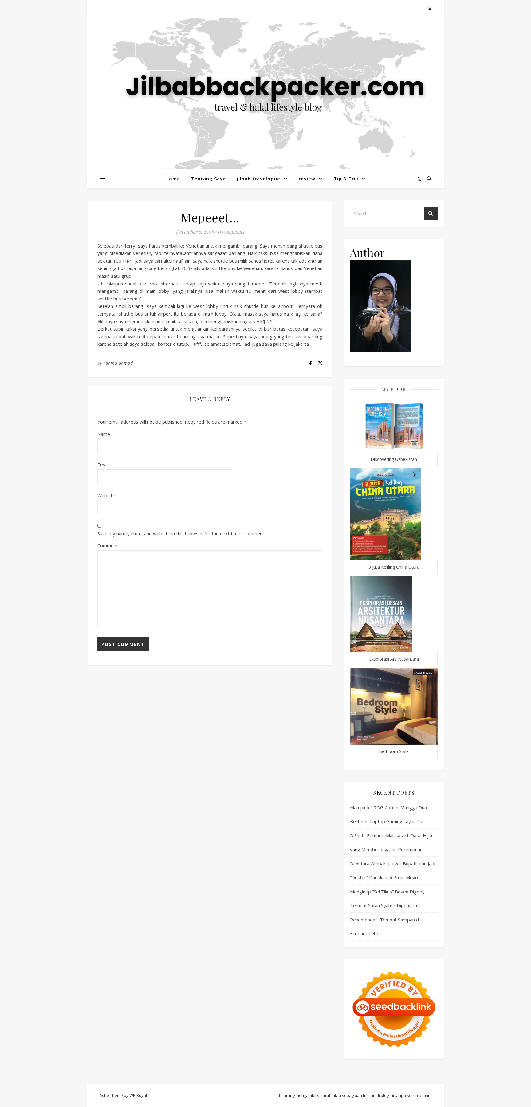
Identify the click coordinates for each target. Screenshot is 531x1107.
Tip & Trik (346, 178)
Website (106, 495)
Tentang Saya (208, 178)
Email (102, 464)
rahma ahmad (118, 363)
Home (172, 178)
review (307, 178)
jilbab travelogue (258, 178)
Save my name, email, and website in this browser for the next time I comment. (181, 533)
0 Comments (231, 232)
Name (103, 434)
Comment (107, 545)
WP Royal (138, 1095)
